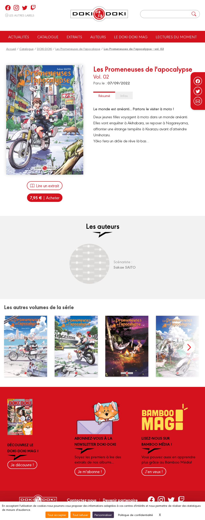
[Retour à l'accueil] (99, 14)
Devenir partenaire (120, 500)
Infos (124, 95)
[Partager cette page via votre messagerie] (198, 101)
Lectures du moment (176, 36)
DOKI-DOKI (44, 49)
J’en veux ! (154, 471)
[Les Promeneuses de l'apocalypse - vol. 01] (28, 346)
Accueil (11, 49)
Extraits (74, 36)
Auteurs (98, 36)
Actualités (18, 36)
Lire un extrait (47, 185)
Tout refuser (80, 515)
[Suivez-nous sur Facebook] (198, 81)
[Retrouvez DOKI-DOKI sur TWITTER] (24, 7)
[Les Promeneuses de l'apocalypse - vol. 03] (78, 346)
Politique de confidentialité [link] (135, 515)
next (189, 347)
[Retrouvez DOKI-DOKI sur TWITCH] (33, 7)
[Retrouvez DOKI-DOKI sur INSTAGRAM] (16, 7)
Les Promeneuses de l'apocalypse (77, 49)
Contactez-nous (81, 500)
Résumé (104, 95)
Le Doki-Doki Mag (131, 36)
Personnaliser (103, 515)
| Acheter (44, 197)
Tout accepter (56, 515)
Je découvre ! (22, 464)
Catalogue (47, 36)
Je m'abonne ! (90, 471)
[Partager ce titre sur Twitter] (198, 91)
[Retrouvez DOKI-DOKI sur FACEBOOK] (8, 7)
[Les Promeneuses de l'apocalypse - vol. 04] (129, 346)
